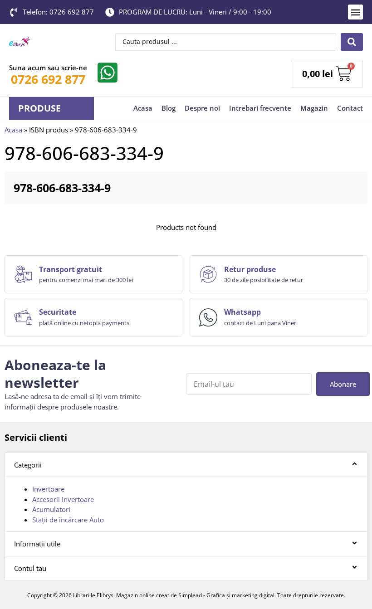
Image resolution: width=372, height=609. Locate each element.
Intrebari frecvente (260, 107)
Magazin (314, 107)
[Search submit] (352, 42)
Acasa (142, 107)
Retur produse (250, 269)
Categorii (28, 464)
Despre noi (202, 107)
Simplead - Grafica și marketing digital (226, 595)
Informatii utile (37, 543)
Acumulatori (51, 509)
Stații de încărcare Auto (68, 519)
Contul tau (30, 568)
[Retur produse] (208, 274)
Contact (350, 107)
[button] (355, 12)
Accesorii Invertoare (63, 499)
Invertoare (48, 488)
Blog (169, 107)
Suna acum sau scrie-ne (48, 67)
